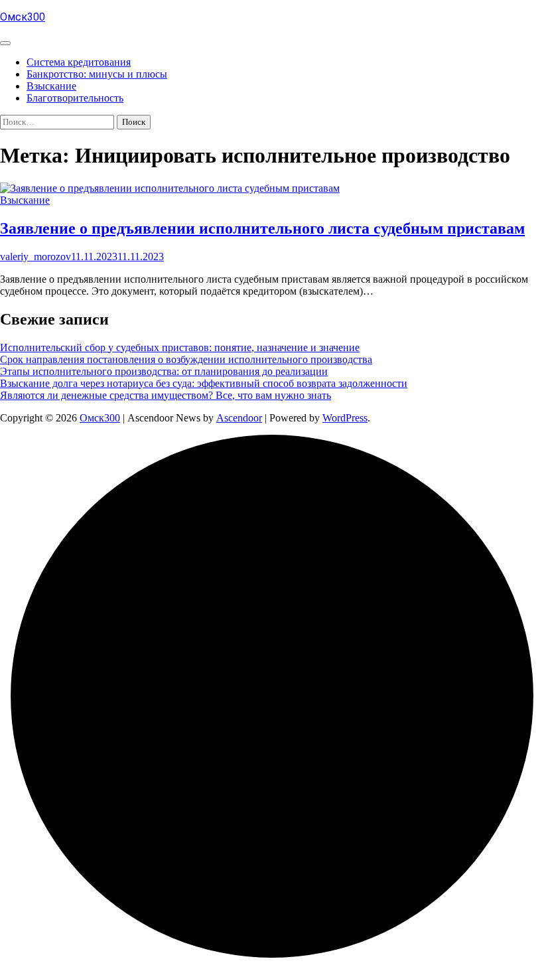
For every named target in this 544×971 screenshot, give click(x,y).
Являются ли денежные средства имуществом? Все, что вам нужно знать (165, 395)
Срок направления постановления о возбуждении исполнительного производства (186, 359)
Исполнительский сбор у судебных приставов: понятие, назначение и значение (180, 347)
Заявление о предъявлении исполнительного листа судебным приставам (262, 228)
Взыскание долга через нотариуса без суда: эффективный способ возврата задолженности (203, 383)
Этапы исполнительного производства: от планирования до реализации (164, 371)
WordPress (345, 417)
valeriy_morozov (35, 256)
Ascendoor (239, 417)
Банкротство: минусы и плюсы (97, 74)
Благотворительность (75, 98)
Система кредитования (79, 62)
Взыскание (51, 86)
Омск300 (22, 17)
